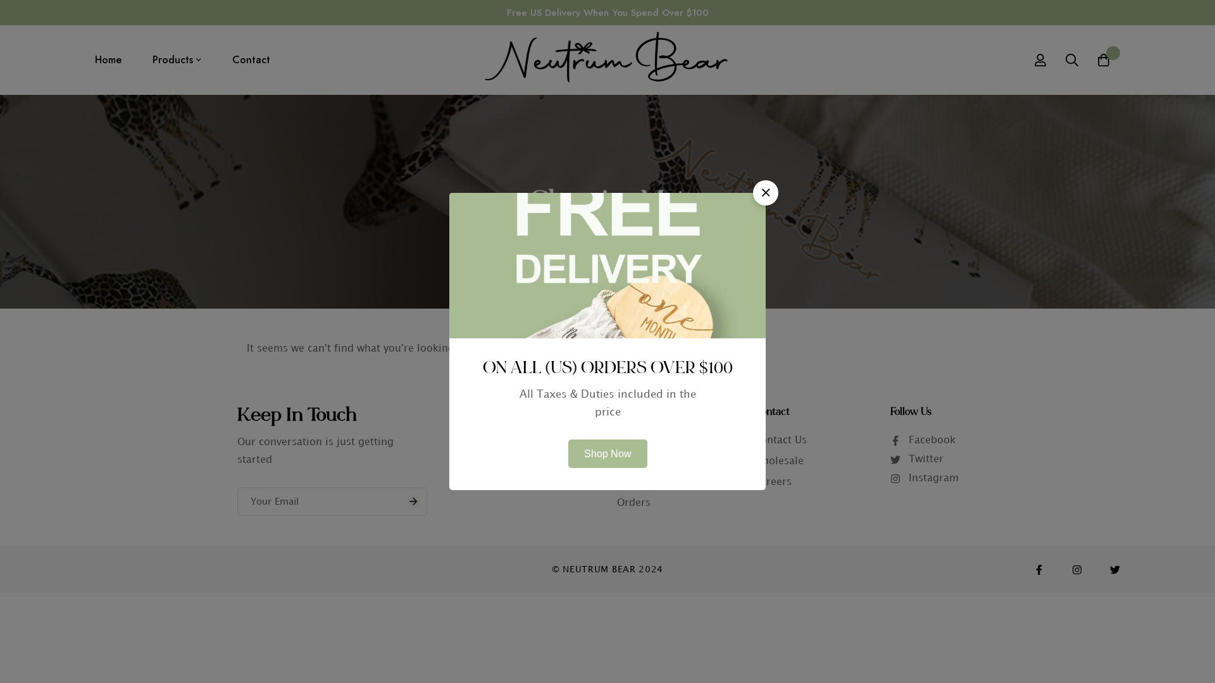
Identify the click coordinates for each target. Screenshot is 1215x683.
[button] (765, 193)
